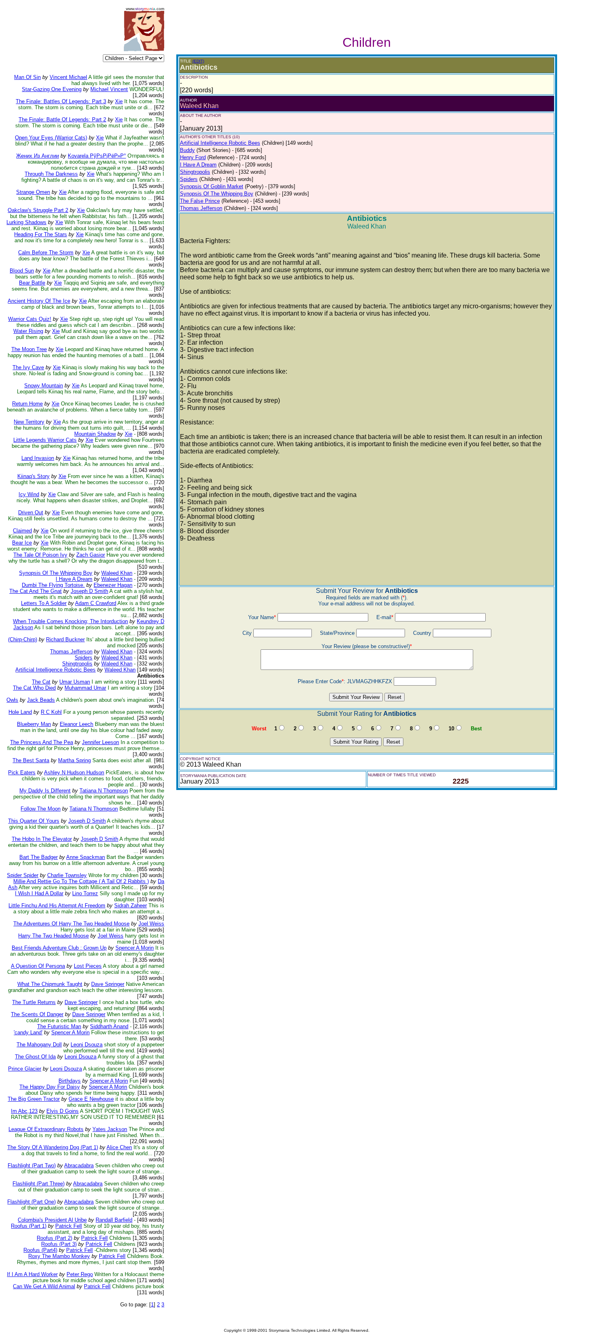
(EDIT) (198, 61)
